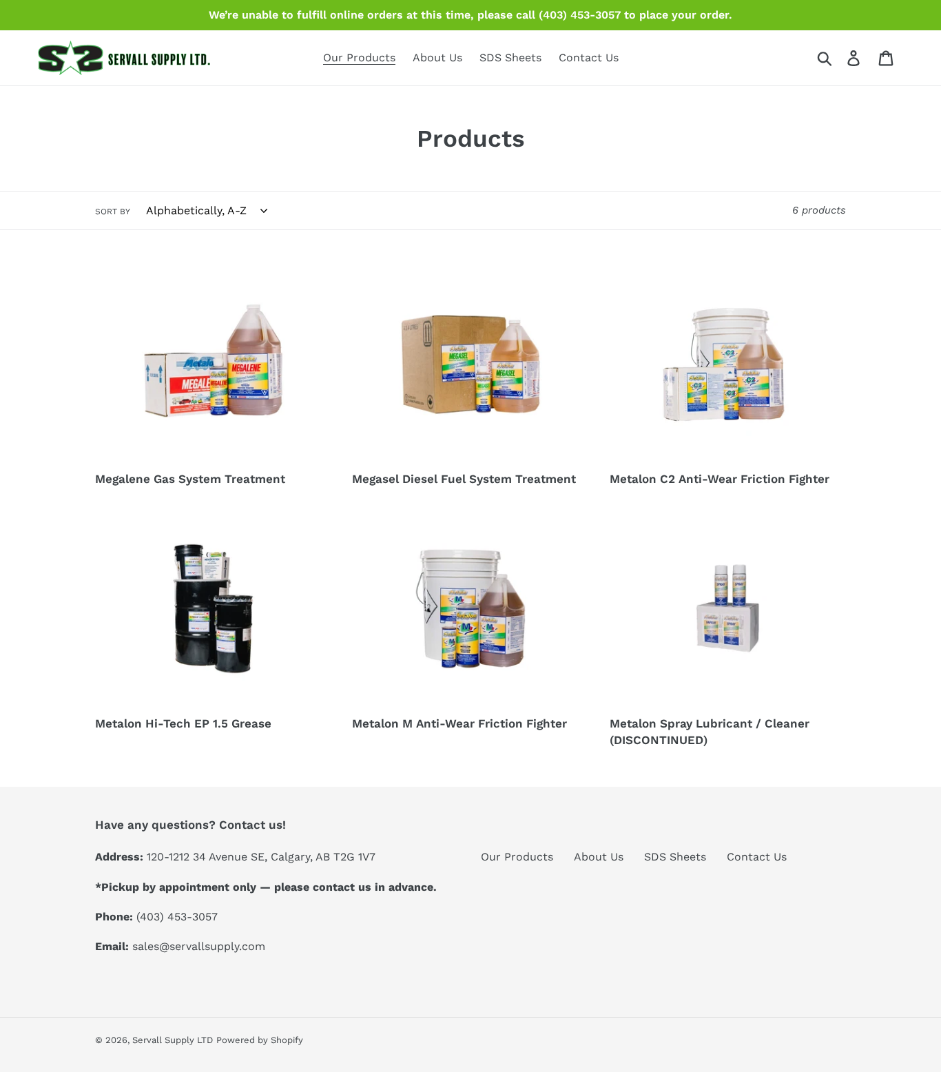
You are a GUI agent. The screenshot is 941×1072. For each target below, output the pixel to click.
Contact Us (757, 856)
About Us (598, 856)
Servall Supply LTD (172, 1040)
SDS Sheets (675, 856)
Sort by (112, 211)
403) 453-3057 (179, 916)
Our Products (517, 856)
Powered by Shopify (259, 1040)
